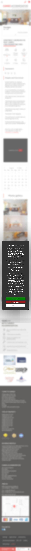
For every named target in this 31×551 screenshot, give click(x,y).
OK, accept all (15, 299)
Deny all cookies (15, 302)
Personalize (15, 305)
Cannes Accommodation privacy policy (15, 293)
